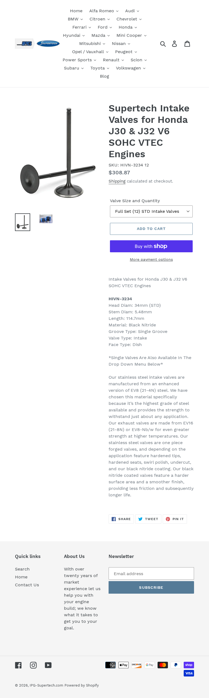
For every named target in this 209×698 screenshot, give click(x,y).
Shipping (117, 181)
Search (22, 569)
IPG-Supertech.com (46, 685)
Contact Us (27, 584)
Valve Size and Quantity (135, 200)
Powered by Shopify (81, 685)
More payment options (151, 259)
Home (21, 576)
